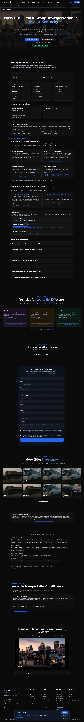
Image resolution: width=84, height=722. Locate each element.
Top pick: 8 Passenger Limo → (42, 324)
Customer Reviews (60, 700)
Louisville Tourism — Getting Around (55, 160)
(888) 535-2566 (8, 699)
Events (33, 2)
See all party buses (15, 321)
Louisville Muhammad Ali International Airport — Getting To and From (25, 176)
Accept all (65, 712)
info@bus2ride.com (9, 701)
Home (18, 2)
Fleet (28, 2)
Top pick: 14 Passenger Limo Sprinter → (15, 324)
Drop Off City (23, 415)
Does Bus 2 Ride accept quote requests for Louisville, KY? (26, 243)
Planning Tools (46, 700)
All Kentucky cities (15, 560)
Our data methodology (45, 560)
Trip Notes (22, 421)
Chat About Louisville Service (41, 45)
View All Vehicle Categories (35, 700)
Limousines (32, 696)
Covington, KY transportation (33, 539)
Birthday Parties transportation (17, 550)
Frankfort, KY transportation (17, 542)
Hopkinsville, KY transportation (60, 542)
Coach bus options (34, 555)
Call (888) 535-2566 (32, 39)
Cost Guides (58, 692)
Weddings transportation (62, 547)
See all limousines (42, 321)
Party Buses (32, 694)
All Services (32, 692)
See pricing (39, 329)
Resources (50, 2)
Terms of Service (35, 433)
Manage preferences (19, 717)
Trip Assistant (46, 703)
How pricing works (35, 560)
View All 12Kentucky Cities (42, 501)
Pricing (38, 2)
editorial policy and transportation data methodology (44, 520)
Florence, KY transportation (62, 539)
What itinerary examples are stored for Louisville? (24, 260)
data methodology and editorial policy (20, 610)
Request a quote (55, 560)
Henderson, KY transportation (46, 542)
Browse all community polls (41, 354)
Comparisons (58, 694)
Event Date (23, 393)
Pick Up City (23, 410)
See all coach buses (68, 321)
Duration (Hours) (24, 404)
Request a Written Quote (42, 440)
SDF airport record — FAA (47, 566)
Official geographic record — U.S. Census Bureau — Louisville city (24, 566)
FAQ (44, 698)
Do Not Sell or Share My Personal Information (74, 701)
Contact (57, 2)
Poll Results (45, 707)
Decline (64, 715)
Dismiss (64, 718)
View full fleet (33, 329)
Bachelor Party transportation (33, 547)
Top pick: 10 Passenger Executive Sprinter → (68, 324)
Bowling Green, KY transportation (18, 539)
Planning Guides (59, 696)
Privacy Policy (42, 433)
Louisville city (15, 220)
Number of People (24, 398)
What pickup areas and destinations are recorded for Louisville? (27, 249)
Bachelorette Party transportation (48, 547)
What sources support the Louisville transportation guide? (26, 271)
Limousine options (24, 555)
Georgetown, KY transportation (31, 542)
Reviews (71, 696)
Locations (44, 2)
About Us (71, 692)
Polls (44, 705)
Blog (57, 703)
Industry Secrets (59, 698)
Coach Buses (32, 698)
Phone (22, 387)
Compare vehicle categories (45, 555)
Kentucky (13, 5)
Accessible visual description (24, 673)
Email (21, 381)
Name (22, 376)
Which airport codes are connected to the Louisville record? (26, 266)
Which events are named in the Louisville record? (24, 255)
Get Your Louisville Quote (48, 39)
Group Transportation (47, 692)
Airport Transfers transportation (18, 547)
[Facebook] (5, 707)
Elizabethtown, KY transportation (48, 539)
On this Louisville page (42, 9)
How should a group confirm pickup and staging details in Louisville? (29, 277)
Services (23, 2)
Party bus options (15, 555)
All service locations (25, 560)
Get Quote (77, 2)
